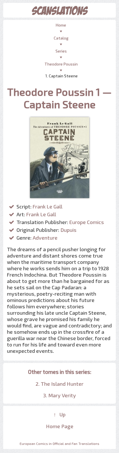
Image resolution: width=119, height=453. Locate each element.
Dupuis (68, 230)
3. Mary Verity (59, 395)
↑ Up (59, 414)
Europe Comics (86, 222)
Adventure (45, 237)
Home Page (59, 426)
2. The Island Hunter (59, 384)
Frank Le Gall (47, 206)
